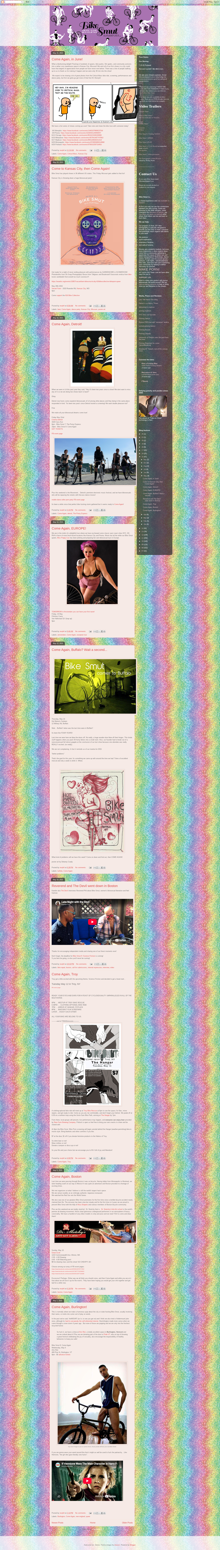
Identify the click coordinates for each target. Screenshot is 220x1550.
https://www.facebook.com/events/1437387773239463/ (68, 1271)
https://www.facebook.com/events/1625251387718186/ (68, 1273)
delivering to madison (147, 307)
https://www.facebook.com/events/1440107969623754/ (83, 131)
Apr (145, 514)
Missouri (94, 309)
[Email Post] (91, 150)
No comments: (81, 150)
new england (80, 1516)
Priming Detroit (144, 318)
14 (143, 528)
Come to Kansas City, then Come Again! (81, 169)
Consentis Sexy (142, 129)
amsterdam (62, 635)
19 (143, 444)
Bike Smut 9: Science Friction (84, 956)
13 (143, 531)
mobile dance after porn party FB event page (68, 500)
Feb (145, 521)
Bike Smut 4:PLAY (145, 142)
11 (143, 538)
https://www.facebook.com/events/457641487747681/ (84, 138)
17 (143, 450)
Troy (69, 1162)
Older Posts (127, 1523)
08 (143, 548)
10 (143, 541)
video (112, 967)
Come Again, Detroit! (67, 324)
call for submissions (79, 967)
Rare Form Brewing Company (64, 1122)
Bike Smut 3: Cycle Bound (148, 146)
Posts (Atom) (97, 1529)
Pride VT (107, 1334)
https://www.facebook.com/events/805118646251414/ (82, 140)
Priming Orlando (145, 334)
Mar (145, 518)
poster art (101, 309)
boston (68, 967)
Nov (145, 459)
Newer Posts (57, 1523)
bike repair (61, 967)
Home (92, 1523)
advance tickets (64, 1355)
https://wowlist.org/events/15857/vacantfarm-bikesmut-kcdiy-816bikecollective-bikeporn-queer (86, 281)
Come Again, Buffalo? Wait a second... (79, 650)
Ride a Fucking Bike (149, 363)
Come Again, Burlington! (69, 1307)
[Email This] (95, 150)
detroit (69, 513)
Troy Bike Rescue (90, 1111)
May (145, 476)
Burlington (61, 1516)
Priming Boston (144, 330)
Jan (145, 524)
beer (59, 309)
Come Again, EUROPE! (69, 528)
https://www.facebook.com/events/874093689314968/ (85, 142)
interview (106, 967)
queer (88, 1516)
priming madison (145, 311)
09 (143, 545)
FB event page (57, 434)
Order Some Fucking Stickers (152, 366)
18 (143, 447)
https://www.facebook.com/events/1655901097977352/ (68, 1269)
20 (143, 440)
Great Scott (56, 1253)
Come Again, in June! (67, 59)
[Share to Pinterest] (105, 150)
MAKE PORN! (149, 269)
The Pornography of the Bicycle (150, 158)
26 (143, 434)
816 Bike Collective (72, 295)
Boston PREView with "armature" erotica (154, 322)
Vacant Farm (56, 288)
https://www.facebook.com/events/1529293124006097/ (81, 133)
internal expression (95, 967)
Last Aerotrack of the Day (150, 374)
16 (143, 453)
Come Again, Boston (66, 1176)
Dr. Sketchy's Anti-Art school (111, 1209)
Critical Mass (72, 154)
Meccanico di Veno (149, 372)
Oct (145, 463)
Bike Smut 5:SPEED (146, 138)
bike (129, 274)
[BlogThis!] (98, 150)
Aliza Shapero (83, 1205)
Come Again (62, 154)
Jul (145, 469)
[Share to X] (100, 150)
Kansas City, (81, 288)
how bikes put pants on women (150, 214)
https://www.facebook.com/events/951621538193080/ (82, 135)
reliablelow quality (143, 149)
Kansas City (82, 154)
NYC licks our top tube (147, 315)
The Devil (64, 891)
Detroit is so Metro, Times (148, 303)
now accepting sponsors (148, 284)
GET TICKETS (57, 429)
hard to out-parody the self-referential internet (81, 1321)
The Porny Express (80, 513)
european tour (82, 635)
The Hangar (105, 1115)
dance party (76, 309)
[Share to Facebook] (102, 150)
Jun (145, 472)
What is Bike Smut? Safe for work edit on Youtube (149, 117)
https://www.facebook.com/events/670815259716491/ (82, 144)
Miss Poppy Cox (63, 538)
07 (143, 551)
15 (143, 457)
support (59, 295)
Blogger (132, 1545)
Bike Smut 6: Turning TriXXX (149, 134)
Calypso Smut (144, 111)
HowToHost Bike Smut (147, 93)
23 (143, 437)
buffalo (60, 871)
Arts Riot (82, 1332)
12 (143, 535)
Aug (145, 466)
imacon (117, 1545)
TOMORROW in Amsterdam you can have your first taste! (73, 612)
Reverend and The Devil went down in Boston (85, 886)
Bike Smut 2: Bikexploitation (149, 154)
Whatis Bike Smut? (143, 123)
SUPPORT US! (145, 277)
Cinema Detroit (57, 420)
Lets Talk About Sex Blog (148, 300)
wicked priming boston (147, 326)
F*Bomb (145, 381)
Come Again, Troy (65, 974)
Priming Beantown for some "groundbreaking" (149, 344)
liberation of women (156, 212)
